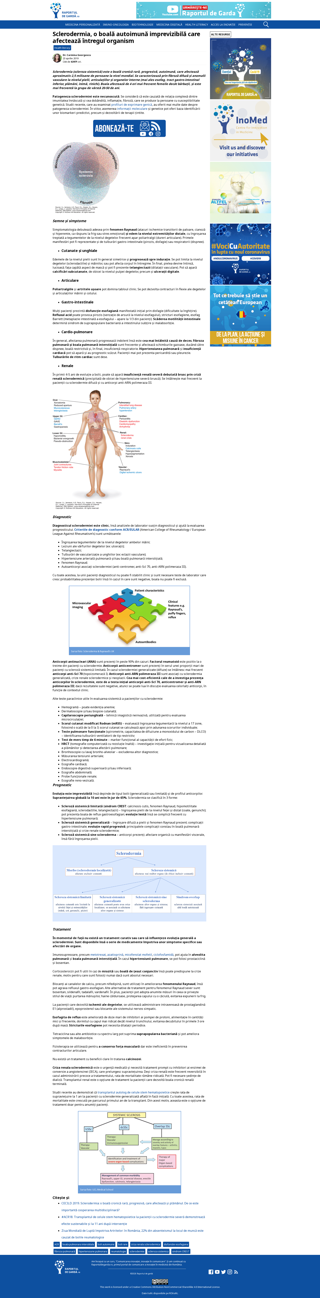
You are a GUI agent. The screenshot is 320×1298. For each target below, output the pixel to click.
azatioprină (115, 955)
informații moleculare (132, 109)
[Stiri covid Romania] (240, 98)
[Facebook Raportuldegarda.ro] (211, 1273)
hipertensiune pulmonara (93, 1251)
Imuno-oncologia (116, 24)
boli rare (122, 1244)
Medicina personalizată (82, 24)
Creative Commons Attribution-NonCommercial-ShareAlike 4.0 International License (175, 1287)
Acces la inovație (223, 24)
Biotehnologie (142, 24)
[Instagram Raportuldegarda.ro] (230, 1273)
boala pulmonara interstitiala (78, 1244)
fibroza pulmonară (64, 1251)
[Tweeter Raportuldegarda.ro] (223, 1273)
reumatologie (118, 1251)
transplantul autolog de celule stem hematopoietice (134, 1092)
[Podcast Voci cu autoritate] (240, 283)
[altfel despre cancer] (240, 221)
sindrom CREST (180, 1251)
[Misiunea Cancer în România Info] (240, 345)
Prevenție (245, 24)
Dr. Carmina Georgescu (77, 55)
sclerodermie (137, 1251)
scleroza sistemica (158, 1251)
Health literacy (196, 24)
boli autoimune (106, 1244)
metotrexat (98, 955)
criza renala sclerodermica (145, 1244)
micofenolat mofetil (138, 955)
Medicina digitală (169, 24)
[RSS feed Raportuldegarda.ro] (236, 1273)
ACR (56, 1244)
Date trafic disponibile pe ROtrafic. (160, 1293)
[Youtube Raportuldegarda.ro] (217, 1273)
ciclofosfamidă (164, 955)
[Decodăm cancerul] (240, 160)
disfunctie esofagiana (176, 1244)
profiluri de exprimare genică (131, 105)
